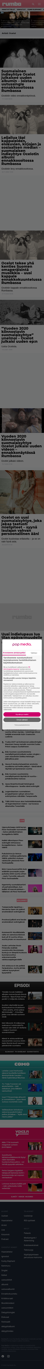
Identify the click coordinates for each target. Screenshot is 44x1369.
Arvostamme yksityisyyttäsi (14, 653)
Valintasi (34, 653)
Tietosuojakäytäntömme (22, 725)
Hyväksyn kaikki (22, 714)
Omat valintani (22, 720)
